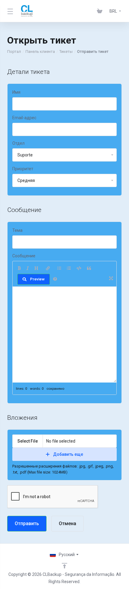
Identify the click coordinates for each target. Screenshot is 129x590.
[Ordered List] (69, 268)
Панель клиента (40, 51)
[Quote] (89, 268)
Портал (14, 51)
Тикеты (66, 51)
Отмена (67, 523)
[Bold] (19, 268)
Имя (16, 92)
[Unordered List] (59, 268)
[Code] (79, 268)
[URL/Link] (48, 268)
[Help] (55, 279)
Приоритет (22, 168)
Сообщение (23, 255)
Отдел (18, 143)
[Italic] (28, 268)
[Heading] (36, 268)
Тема (17, 230)
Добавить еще (68, 454)
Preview (37, 279)
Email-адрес (24, 117)
